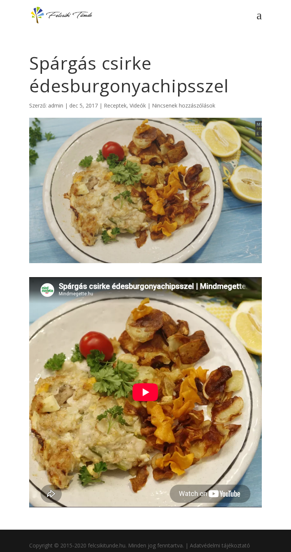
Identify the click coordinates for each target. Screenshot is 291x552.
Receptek (115, 105)
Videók (138, 105)
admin (55, 105)
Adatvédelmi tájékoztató (220, 545)
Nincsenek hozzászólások (183, 105)
